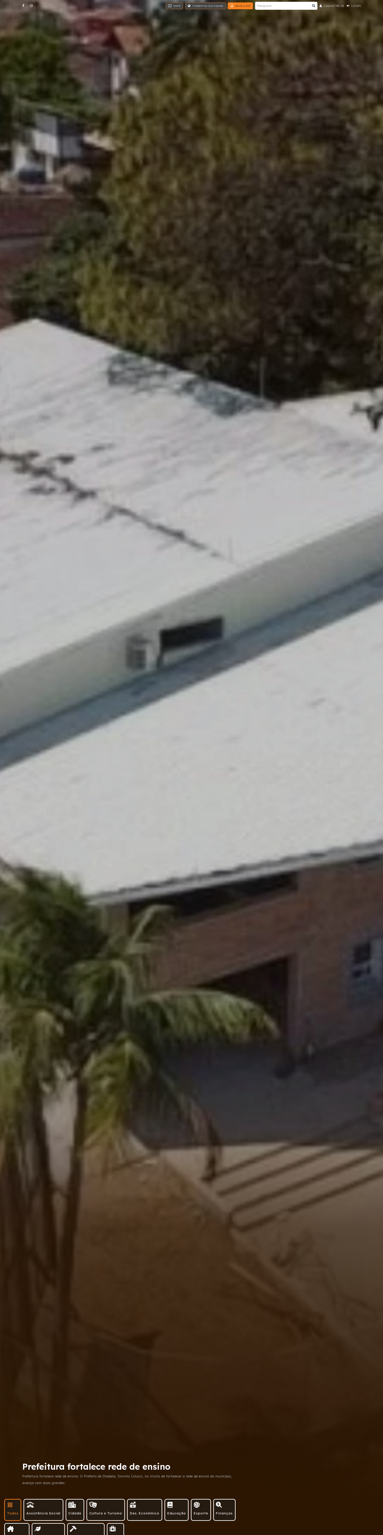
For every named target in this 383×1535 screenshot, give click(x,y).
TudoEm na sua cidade (207, 6)
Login (355, 6)
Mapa (177, 6)
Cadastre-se (333, 6)
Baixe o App (242, 6)
